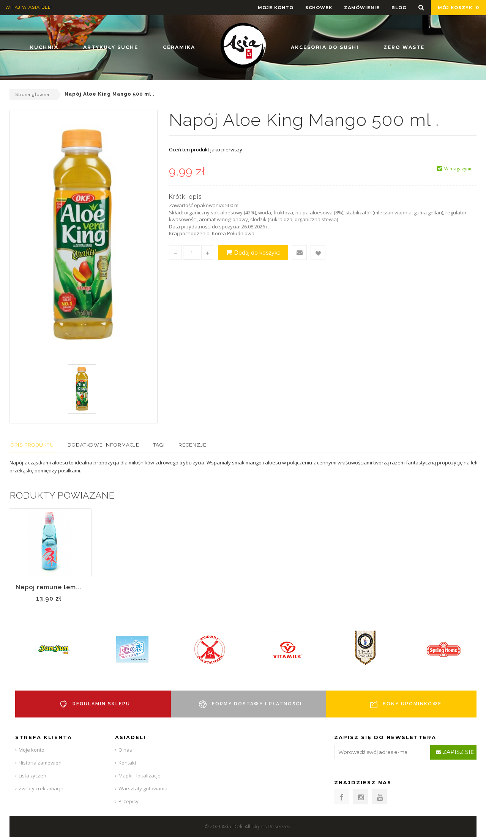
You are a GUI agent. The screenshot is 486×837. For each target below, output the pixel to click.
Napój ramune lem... (49, 587)
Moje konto (31, 749)
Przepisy (128, 801)
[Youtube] (379, 796)
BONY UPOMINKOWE (412, 703)
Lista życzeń (32, 775)
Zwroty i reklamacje (41, 788)
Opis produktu (32, 445)
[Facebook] (341, 796)
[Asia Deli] (243, 45)
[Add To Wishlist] (318, 252)
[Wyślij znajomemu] (299, 252)
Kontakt (127, 762)
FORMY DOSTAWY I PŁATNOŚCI (257, 703)
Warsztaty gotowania (142, 788)
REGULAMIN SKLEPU (101, 703)
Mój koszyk (458, 7)
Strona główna (32, 94)
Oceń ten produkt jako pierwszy (205, 149)
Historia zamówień (40, 762)
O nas (125, 749)
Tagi (159, 445)
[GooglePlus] (360, 796)
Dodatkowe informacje (103, 445)
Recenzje (192, 445)
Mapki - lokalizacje (139, 775)
